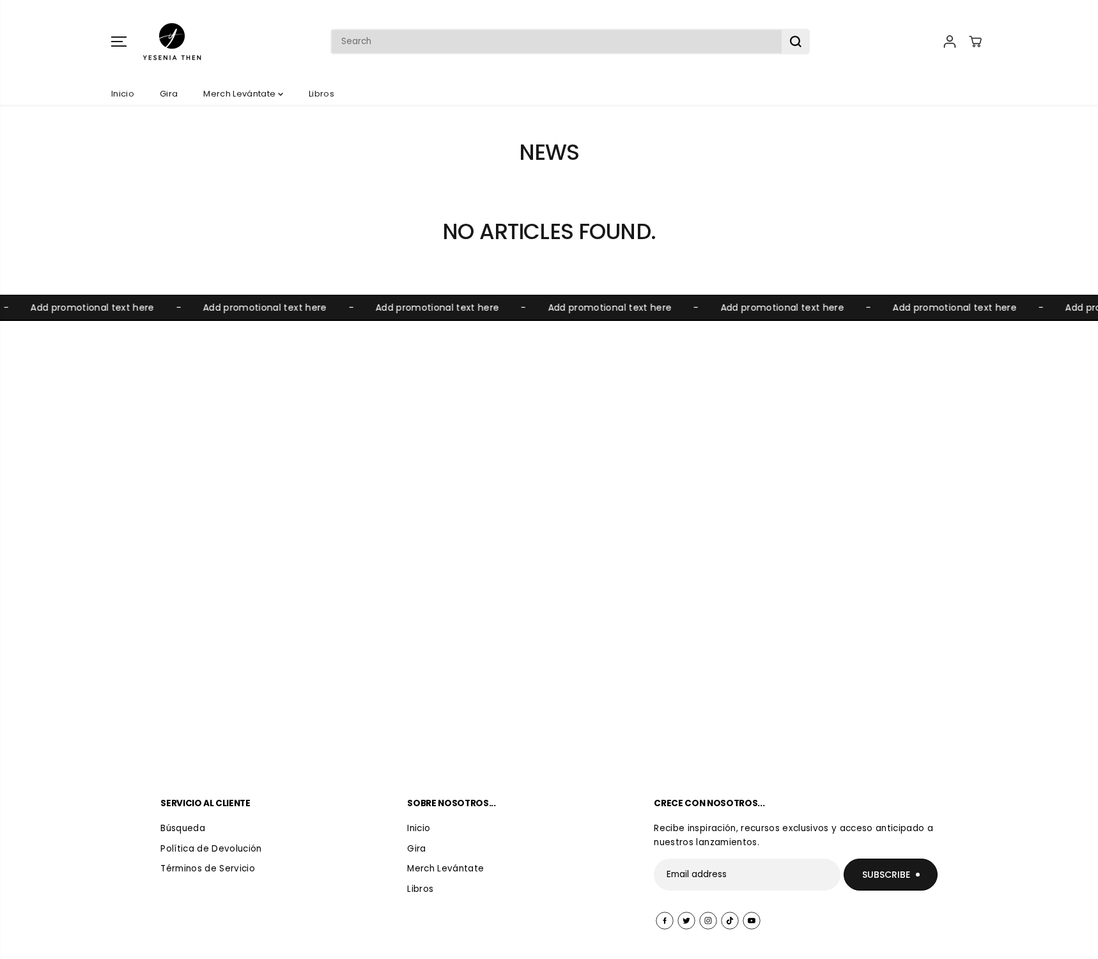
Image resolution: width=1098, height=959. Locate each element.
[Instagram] (708, 921)
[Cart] (975, 41)
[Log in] (949, 41)
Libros (321, 94)
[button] (119, 42)
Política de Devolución (210, 849)
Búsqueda (182, 828)
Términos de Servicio (207, 868)
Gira (169, 94)
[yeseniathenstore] (172, 41)
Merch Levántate (240, 94)
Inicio (122, 94)
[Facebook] (665, 921)
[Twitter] (686, 921)
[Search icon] (796, 41)
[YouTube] (751, 921)
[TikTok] (730, 921)
